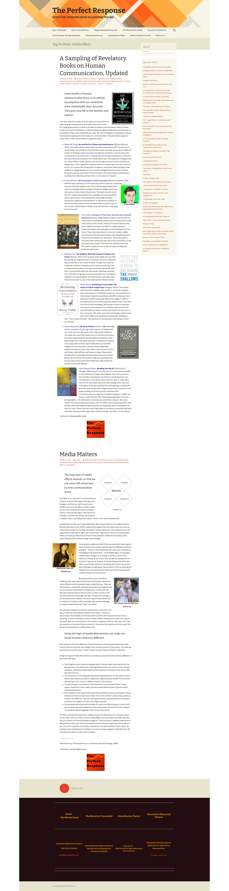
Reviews (79, 79)
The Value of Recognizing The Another (156, 106)
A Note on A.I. (160, 35)
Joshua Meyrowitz (89, 81)
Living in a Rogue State (151, 178)
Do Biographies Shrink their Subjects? (156, 216)
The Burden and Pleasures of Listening (156, 67)
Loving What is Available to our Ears (155, 189)
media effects (102, 81)
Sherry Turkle (81, 84)
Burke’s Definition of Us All (140, 35)
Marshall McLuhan (121, 460)
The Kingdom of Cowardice (152, 213)
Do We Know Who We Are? (152, 157)
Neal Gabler (111, 81)
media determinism (85, 462)
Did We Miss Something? (151, 227)
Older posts (73, 788)
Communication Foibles (116, 35)
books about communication (111, 79)
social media (91, 84)
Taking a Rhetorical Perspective (105, 30)
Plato (128, 81)
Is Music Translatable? (151, 203)
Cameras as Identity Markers (153, 116)
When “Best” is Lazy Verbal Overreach (156, 220)
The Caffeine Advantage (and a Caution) (157, 182)
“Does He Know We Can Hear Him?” (155, 185)
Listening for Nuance (150, 161)
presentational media (121, 462)
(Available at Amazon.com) (69, 855)
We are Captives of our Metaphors (155, 245)
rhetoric (62, 84)
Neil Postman (108, 462)
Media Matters (78, 454)
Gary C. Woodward (59, 30)
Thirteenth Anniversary (94, 35)
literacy (112, 460)
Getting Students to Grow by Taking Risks (158, 70)
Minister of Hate (148, 224)
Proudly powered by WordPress (63, 886)
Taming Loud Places (150, 80)
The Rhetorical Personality (132, 30)
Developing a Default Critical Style (155, 164)
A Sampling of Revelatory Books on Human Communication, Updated (94, 66)
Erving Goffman (76, 81)
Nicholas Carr (121, 81)
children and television (100, 460)
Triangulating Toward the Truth (153, 199)
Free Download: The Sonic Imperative (66, 35)
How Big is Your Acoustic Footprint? (155, 241)
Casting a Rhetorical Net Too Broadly (156, 96)
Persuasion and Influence (157, 30)
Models (77, 460)
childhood (87, 460)
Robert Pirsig (71, 84)
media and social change (68, 462)
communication (65, 81)
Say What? (146, 174)
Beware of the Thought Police (153, 237)
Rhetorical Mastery (90, 79)
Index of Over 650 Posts (80, 30)
